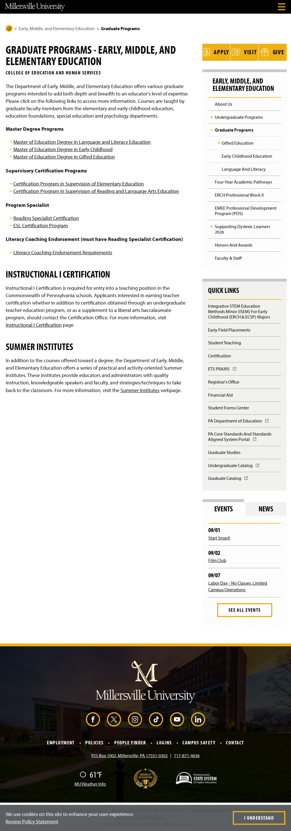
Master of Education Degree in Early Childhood (63, 149)
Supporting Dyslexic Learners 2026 (242, 229)
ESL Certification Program (40, 225)
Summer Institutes (139, 390)
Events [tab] (223, 508)
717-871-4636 (186, 755)
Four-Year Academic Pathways (243, 182)
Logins (164, 743)
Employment (60, 743)
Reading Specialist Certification (46, 218)
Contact (235, 743)
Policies (94, 743)
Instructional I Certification (34, 325)
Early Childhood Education (247, 156)
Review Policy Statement (32, 821)
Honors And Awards (233, 245)
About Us (223, 104)
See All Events (244, 610)
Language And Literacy (244, 169)
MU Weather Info (90, 784)
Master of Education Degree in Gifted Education (64, 156)
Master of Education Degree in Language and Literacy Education (82, 142)
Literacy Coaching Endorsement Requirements (62, 252)
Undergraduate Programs (239, 117)
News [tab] (266, 508)
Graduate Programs (234, 130)
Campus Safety (198, 743)
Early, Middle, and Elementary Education (57, 28)
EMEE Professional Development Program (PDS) (246, 210)
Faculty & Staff (228, 258)
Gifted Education (237, 143)
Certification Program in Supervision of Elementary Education (78, 183)
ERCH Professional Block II (239, 195)
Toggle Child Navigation (211, 117)
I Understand (259, 818)
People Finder (130, 743)
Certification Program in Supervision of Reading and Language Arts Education (96, 191)
